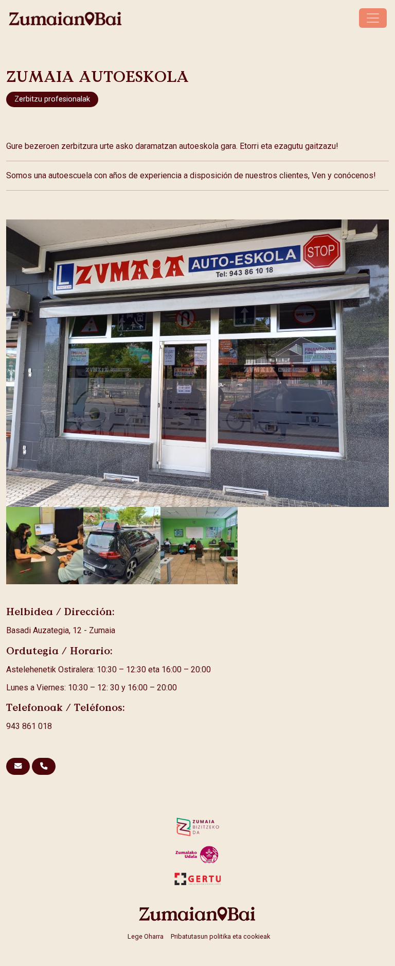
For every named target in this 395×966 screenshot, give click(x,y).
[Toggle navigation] (373, 18)
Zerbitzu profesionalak (52, 99)
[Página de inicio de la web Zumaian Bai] (197, 914)
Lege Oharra (146, 936)
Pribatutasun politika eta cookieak (220, 936)
